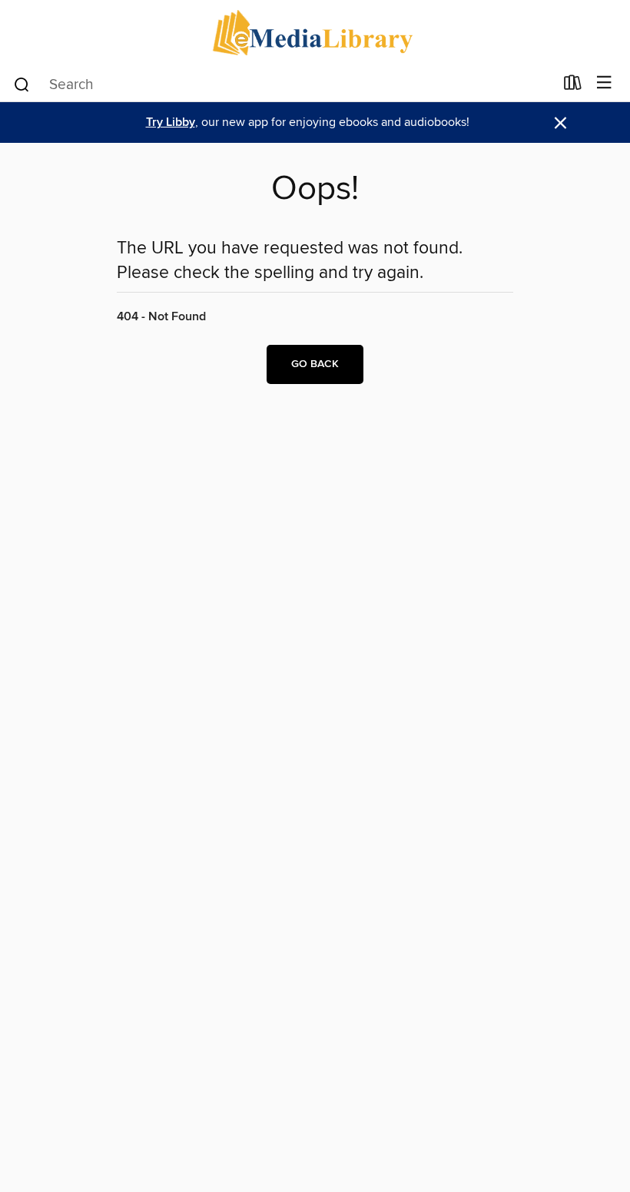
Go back (315, 364)
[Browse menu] (604, 83)
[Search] (22, 83)
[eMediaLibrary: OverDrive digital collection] (315, 33)
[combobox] (283, 84)
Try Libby (170, 122)
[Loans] (573, 86)
